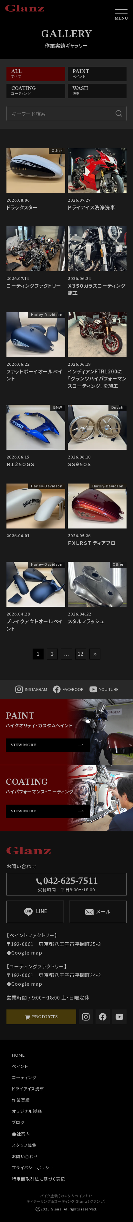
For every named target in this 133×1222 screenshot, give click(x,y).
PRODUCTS (44, 1017)
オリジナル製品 (27, 1111)
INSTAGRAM (36, 689)
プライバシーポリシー (33, 1168)
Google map (26, 952)
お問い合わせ (25, 1156)
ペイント (20, 1066)
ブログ (18, 1122)
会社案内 (21, 1134)
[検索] (118, 113)
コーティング (24, 1077)
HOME (18, 1055)
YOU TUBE (108, 689)
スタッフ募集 (24, 1145)
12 (81, 654)
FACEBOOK (73, 689)
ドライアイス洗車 (28, 1089)
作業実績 (21, 1100)
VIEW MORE (23, 745)
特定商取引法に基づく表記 (38, 1179)
